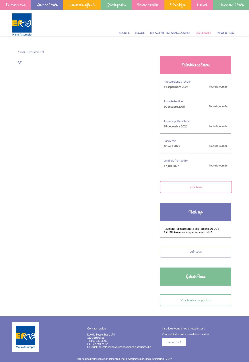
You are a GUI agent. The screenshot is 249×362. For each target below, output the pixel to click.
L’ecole (140, 32)
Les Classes (203, 32)
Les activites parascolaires (170, 32)
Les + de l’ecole (46, 5)
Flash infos (178, 5)
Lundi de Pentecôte (176, 160)
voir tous (196, 187)
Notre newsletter (148, 5)
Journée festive (173, 101)
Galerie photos (116, 5)
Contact (202, 5)
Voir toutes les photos (196, 300)
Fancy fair (170, 140)
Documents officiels (82, 5)
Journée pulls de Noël (177, 121)
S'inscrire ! (174, 342)
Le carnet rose (15, 5)
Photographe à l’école (177, 81)
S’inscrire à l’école (231, 5)
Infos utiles (225, 32)
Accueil (124, 32)
